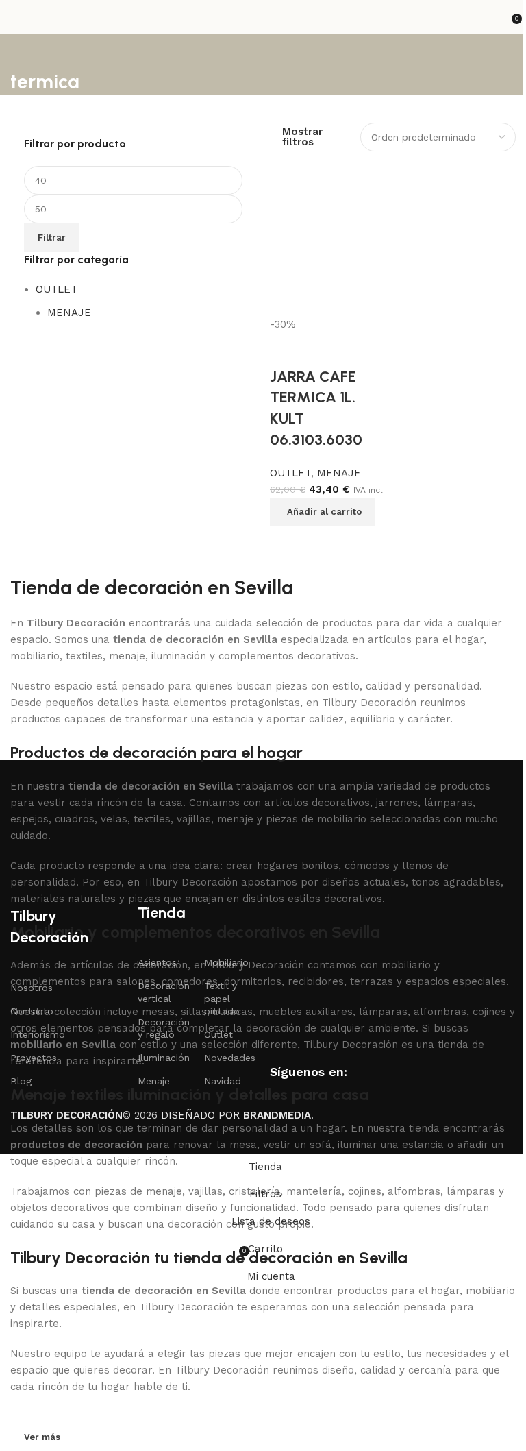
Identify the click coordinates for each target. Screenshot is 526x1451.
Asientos (157, 962)
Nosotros (31, 987)
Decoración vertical (164, 991)
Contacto (31, 1010)
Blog (21, 1080)
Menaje (154, 1080)
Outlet (218, 1034)
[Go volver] (27, 51)
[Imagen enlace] (78, 840)
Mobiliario (226, 962)
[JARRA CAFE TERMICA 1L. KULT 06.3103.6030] (330, 247)
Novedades (229, 1057)
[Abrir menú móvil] (15, 17)
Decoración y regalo (164, 1028)
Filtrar (52, 237)
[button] (322, 512)
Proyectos (33, 1057)
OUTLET (56, 289)
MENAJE (69, 312)
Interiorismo (37, 1034)
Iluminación (164, 1057)
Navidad (222, 1080)
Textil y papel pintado (222, 998)
